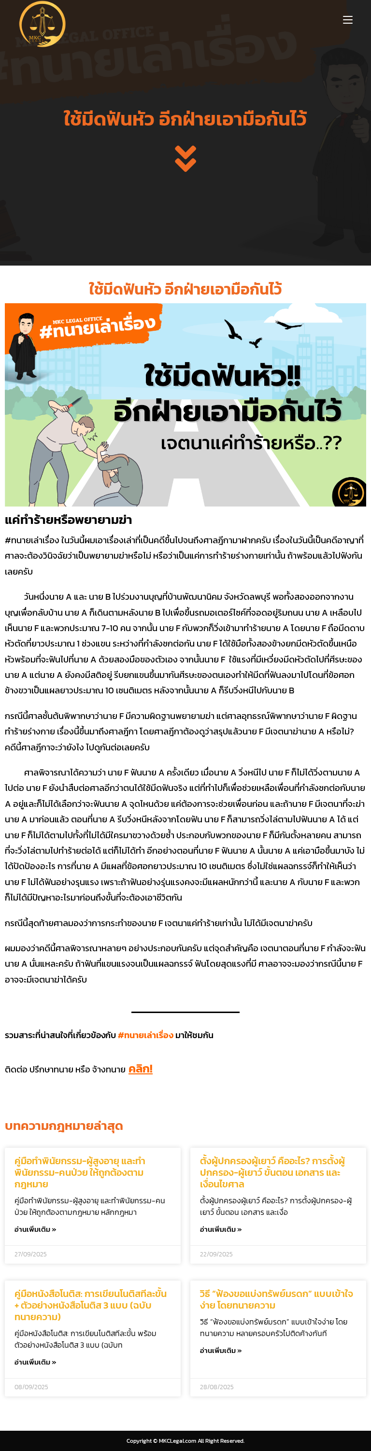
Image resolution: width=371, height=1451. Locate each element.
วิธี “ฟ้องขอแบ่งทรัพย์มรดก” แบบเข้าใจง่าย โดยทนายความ (276, 1299)
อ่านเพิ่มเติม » (35, 1229)
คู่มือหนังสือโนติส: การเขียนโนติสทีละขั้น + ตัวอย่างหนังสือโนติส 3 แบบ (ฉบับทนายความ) (90, 1305)
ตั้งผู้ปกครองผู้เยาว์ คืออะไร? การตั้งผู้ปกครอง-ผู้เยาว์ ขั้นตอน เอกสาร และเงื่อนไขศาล (272, 1172)
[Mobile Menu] (348, 19)
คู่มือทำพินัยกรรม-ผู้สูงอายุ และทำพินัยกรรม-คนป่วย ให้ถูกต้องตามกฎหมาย (79, 1172)
